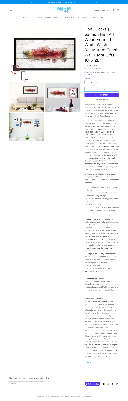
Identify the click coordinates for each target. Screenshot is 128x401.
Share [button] (89, 362)
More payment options (102, 100)
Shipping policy (86, 396)
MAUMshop (45, 397)
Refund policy (55, 396)
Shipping (87, 69)
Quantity (87, 78)
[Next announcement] (96, 2)
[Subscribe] (42, 383)
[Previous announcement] (31, 2)
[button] (11, 10)
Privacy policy (65, 396)
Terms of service (75, 396)
